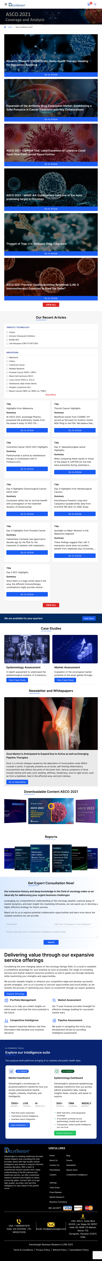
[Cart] (88, 4)
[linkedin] (47, 1255)
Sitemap (53, 1183)
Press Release (56, 1192)
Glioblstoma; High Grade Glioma (23, 383)
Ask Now (89, 618)
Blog (68, 1155)
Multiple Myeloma (16, 368)
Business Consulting (58, 1202)
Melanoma (13, 357)
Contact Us (54, 1165)
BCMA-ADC (14, 340)
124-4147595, (19, 1229)
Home (10, 27)
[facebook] (51, 1255)
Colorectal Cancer (17, 365)
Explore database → (65, 1133)
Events (69, 1160)
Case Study (55, 1187)
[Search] (95, 4)
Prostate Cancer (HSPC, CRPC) (22, 372)
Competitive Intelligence (76, 1175)
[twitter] (49, 1255)
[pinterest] (53, 1255)
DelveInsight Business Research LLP (47, 1244)
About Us (54, 1160)
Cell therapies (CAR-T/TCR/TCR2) (23, 343)
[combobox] (95, 4)
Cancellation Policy (79, 1249)
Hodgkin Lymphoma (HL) (20, 387)
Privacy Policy (43, 1249)
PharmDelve (55, 1170)
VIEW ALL (51, 304)
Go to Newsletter (17, 782)
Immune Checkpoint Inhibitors (22, 336)
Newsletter (71, 1165)
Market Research (57, 1197)
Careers (53, 1175)
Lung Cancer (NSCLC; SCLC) (22, 380)
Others (12, 332)
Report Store (71, 1170)
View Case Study (17, 680)
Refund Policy (60, 1249)
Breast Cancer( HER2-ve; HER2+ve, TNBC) (27, 391)
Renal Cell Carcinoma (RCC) (21, 376)
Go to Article (51, 74)
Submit (51, 942)
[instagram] (55, 1255)
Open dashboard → (19, 1125)
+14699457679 (22, 1225)
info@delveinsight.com (54, 1229)
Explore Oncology (16, 993)
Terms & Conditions (23, 1249)
